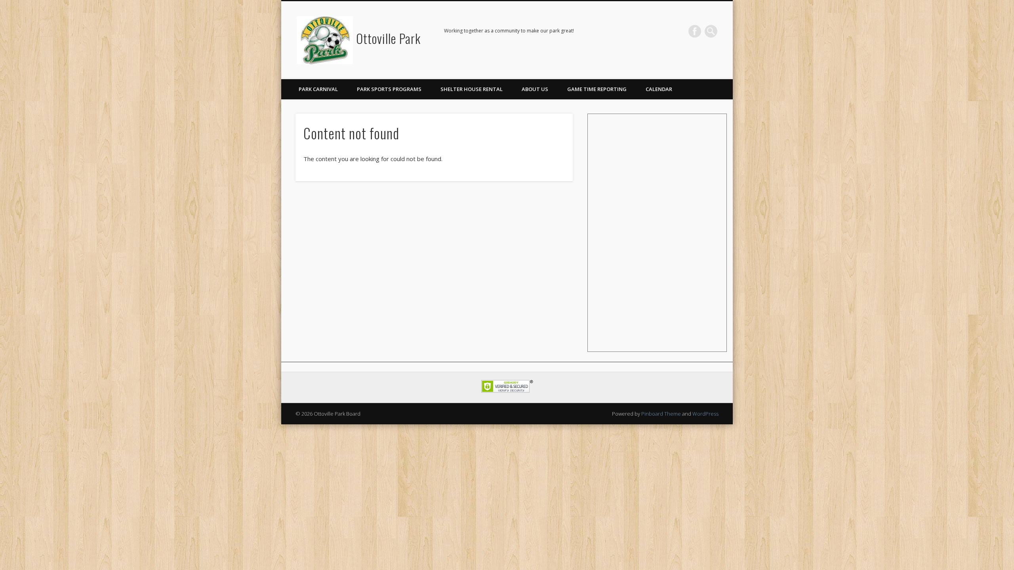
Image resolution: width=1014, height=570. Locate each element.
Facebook (694, 31)
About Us (535, 89)
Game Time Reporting (597, 89)
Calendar (659, 89)
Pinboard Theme (661, 413)
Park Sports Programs (389, 89)
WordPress (705, 413)
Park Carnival (318, 89)
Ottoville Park (388, 38)
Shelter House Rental (471, 89)
